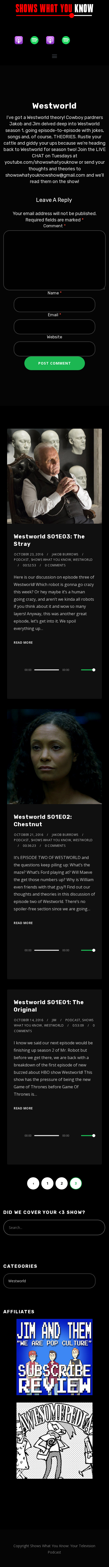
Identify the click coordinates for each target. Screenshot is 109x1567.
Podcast (21, 560)
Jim (54, 1020)
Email (54, 314)
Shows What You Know (51, 560)
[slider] (88, 674)
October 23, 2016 (28, 554)
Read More (23, 642)
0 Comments (55, 565)
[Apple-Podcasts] (21, 40)
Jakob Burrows (65, 554)
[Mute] (77, 670)
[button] (54, 56)
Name (55, 293)
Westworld (83, 560)
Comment (54, 225)
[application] (54, 670)
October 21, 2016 (28, 835)
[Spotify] (37, 40)
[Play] (16, 670)
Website (54, 337)
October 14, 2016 (28, 1020)
